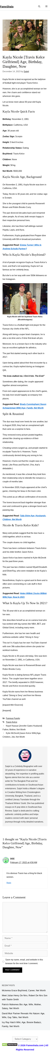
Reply (9, 883)
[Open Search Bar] (39, 6)
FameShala (6, 6)
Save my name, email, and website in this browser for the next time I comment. (24, 961)
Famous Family (13, 718)
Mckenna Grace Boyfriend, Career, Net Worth (24, 990)
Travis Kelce (11, 722)
